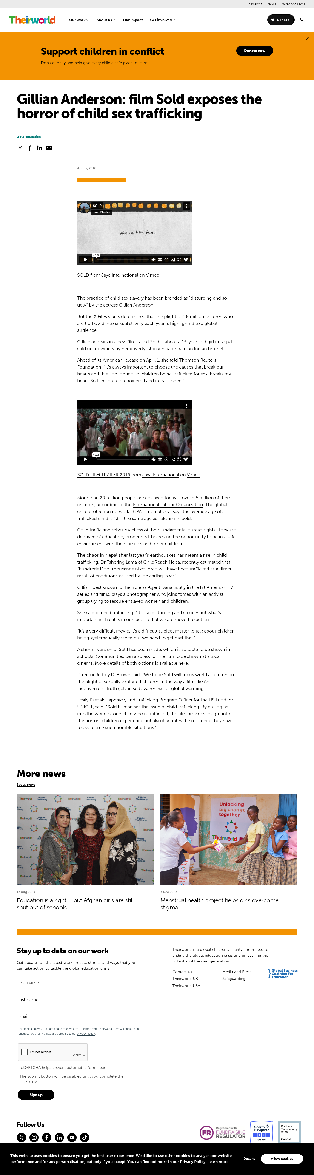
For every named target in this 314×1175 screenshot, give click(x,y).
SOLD (83, 275)
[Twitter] (21, 1137)
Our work (77, 20)
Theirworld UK (185, 978)
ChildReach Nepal (162, 562)
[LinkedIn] (59, 1137)
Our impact (133, 20)
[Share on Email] (49, 148)
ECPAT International (151, 511)
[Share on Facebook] (30, 148)
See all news (26, 784)
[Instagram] (34, 1137)
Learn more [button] (218, 1161)
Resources (254, 4)
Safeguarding (233, 978)
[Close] (308, 38)
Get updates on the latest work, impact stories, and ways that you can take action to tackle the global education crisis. (76, 965)
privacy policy (86, 1033)
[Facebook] (46, 1137)
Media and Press (293, 4)
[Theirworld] (32, 19)
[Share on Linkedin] (39, 148)
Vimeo (152, 275)
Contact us (182, 971)
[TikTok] (84, 1137)
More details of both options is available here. (142, 663)
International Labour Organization (168, 504)
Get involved (161, 20)
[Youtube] (72, 1137)
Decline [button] (249, 1159)
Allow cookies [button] (282, 1159)
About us (104, 20)
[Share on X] (20, 148)
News (272, 4)
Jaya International (119, 275)
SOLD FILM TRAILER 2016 (103, 474)
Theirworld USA (186, 985)
